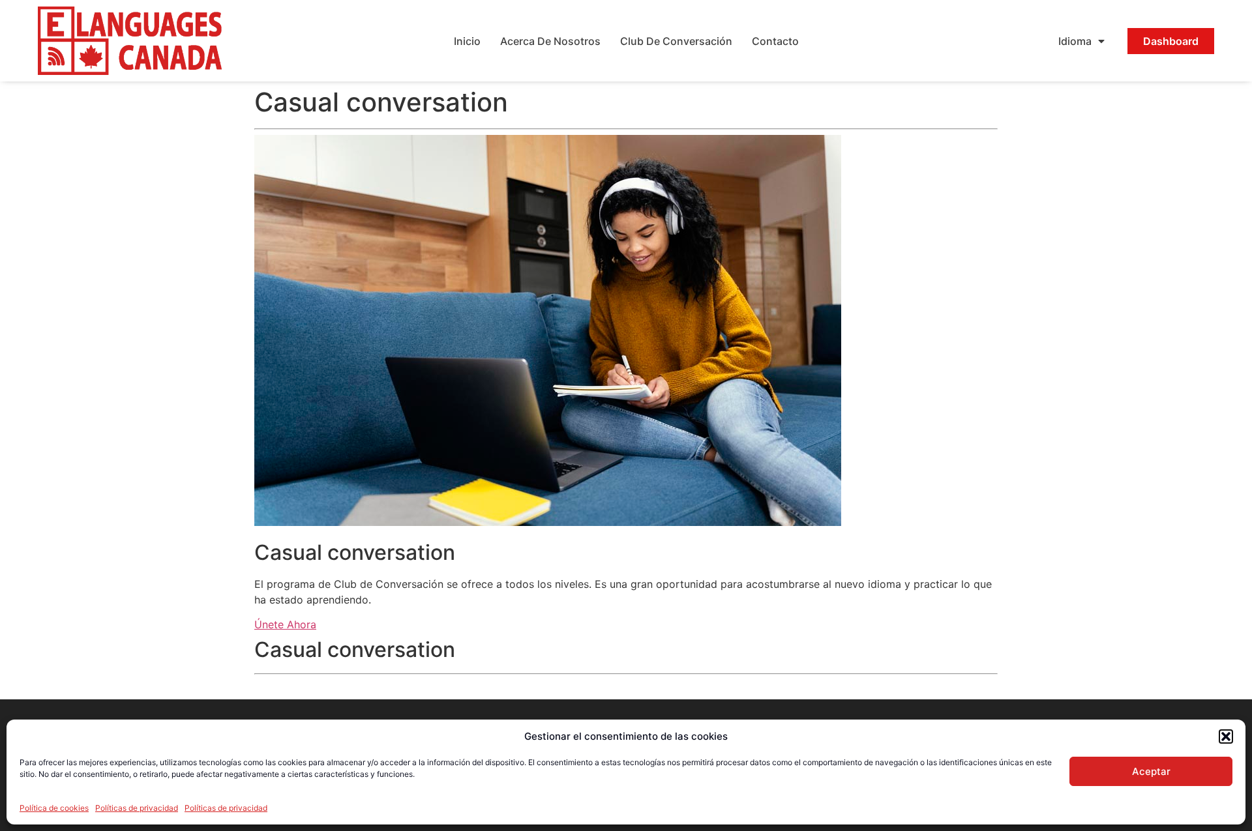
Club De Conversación (676, 41)
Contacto (775, 41)
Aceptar (1151, 771)
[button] (1225, 736)
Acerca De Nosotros (550, 41)
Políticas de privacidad (136, 808)
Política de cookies (54, 808)
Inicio (467, 41)
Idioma (1075, 41)
